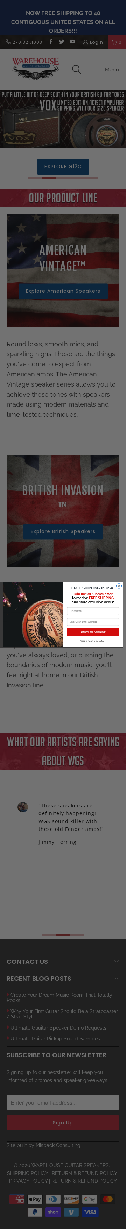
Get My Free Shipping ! (93, 631)
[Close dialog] (118, 585)
